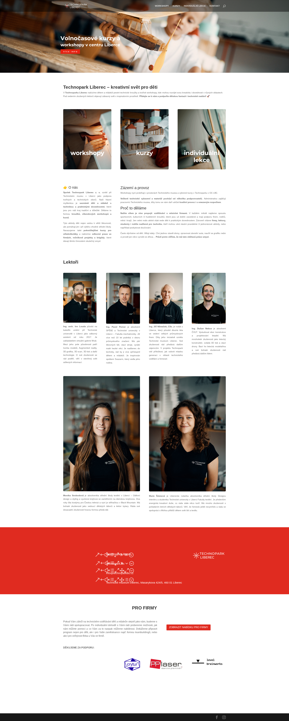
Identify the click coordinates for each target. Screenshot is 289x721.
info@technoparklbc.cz (120, 573)
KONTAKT (215, 6)
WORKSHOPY (162, 6)
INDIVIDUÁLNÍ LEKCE (195, 6)
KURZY (176, 6)
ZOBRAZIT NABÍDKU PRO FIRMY (188, 627)
